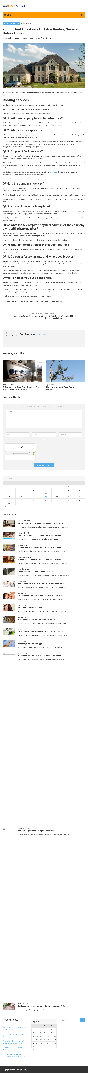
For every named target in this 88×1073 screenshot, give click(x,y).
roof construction (13, 301)
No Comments (28, 38)
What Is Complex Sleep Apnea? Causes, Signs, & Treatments (13, 1042)
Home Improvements (11, 23)
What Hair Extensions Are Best (31, 607)
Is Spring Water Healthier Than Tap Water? (14, 1028)
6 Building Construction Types (30, 643)
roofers (31, 301)
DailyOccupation (14, 38)
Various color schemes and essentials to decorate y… (41, 523)
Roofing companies (42, 301)
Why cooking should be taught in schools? (36, 831)
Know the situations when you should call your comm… (41, 631)
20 (46, 497)
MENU (9, 15)
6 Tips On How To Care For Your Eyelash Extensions (40, 655)
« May (5, 507)
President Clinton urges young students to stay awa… (41, 559)
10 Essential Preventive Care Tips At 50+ (15, 1035)
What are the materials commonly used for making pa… (41, 535)
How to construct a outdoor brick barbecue (36, 619)
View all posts (41, 334)
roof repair (24, 301)
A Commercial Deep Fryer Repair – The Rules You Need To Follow (21, 388)
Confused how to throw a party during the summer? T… (41, 1006)
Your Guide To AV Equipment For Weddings (14, 1049)
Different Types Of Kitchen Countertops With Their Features (14, 1055)
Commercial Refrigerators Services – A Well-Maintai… (41, 547)
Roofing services (56, 301)
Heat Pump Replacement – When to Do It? (36, 571)
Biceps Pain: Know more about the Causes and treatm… (42, 583)
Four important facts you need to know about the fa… (41, 595)
